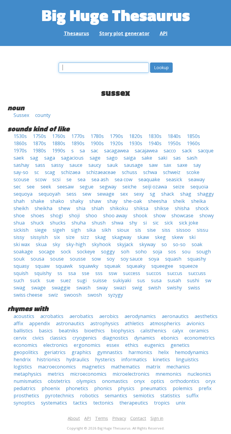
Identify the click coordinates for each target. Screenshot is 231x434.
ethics (131, 345)
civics (38, 338)
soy (111, 258)
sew (86, 194)
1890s (78, 143)
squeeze (188, 266)
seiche (129, 186)
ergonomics (87, 345)
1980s (39, 150)
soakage (23, 251)
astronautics (70, 323)
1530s (20, 136)
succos (153, 273)
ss (59, 273)
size (70, 237)
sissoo (183, 230)
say (197, 165)
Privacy (119, 418)
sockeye (86, 251)
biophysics (122, 330)
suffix (192, 395)
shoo (91, 215)
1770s (78, 136)
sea (81, 179)
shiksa (141, 208)
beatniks (68, 330)
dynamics (144, 338)
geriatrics (55, 352)
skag (100, 237)
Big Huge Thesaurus (116, 14)
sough (203, 251)
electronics (55, 345)
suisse (100, 280)
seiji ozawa (155, 186)
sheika (198, 201)
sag (34, 157)
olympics (86, 381)
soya (154, 258)
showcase (182, 215)
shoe (19, 215)
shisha (182, 208)
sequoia (199, 186)
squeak (112, 266)
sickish (21, 230)
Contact (138, 418)
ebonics (169, 338)
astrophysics (104, 323)
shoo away (115, 215)
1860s (20, 143)
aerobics (109, 316)
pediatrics (24, 388)
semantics (116, 395)
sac (94, 150)
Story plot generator (124, 33)
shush (99, 222)
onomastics (115, 381)
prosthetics (26, 395)
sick (169, 222)
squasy (21, 266)
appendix (39, 323)
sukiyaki (122, 280)
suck (35, 280)
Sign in (156, 418)
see (31, 186)
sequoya (23, 194)
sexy (139, 194)
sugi (82, 280)
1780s (97, 136)
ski (192, 237)
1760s (58, 136)
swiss (194, 287)
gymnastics (109, 352)
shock (202, 208)
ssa (72, 273)
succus (174, 273)
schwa (150, 172)
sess (71, 194)
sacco (170, 150)
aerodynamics (140, 316)
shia (80, 208)
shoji (74, 215)
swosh (95, 295)
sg (152, 194)
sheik (179, 201)
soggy (108, 251)
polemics (182, 388)
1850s (193, 136)
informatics (134, 359)
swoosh (73, 295)
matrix (153, 366)
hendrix (22, 359)
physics (126, 388)
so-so (179, 244)
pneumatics (153, 388)
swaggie (61, 287)
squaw (42, 266)
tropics (162, 402)
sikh (106, 230)
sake (147, 157)
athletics (134, 323)
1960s (193, 143)
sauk (112, 165)
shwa (117, 222)
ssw (113, 273)
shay (112, 201)
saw (153, 165)
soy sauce (132, 258)
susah (174, 280)
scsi (56, 179)
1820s (135, 136)
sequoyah (49, 194)
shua (19, 222)
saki (162, 157)
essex (112, 345)
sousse (78, 258)
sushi (193, 280)
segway (108, 186)
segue (87, 186)
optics (157, 381)
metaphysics (28, 374)
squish (21, 273)
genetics (180, 345)
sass (40, 165)
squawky (88, 266)
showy (206, 215)
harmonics (140, 352)
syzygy (115, 295)
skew (177, 237)
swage (38, 287)
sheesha (157, 201)
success (131, 273)
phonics (103, 388)
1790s (116, 136)
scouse (21, 179)
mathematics (125, 366)
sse (85, 273)
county (43, 115)
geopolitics (26, 352)
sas (177, 157)
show (159, 215)
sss (99, 273)
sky (56, 244)
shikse (161, 208)
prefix (205, 388)
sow (96, 258)
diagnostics (115, 338)
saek (19, 157)
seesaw (65, 186)
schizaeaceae (101, 172)
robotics (89, 395)
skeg (160, 237)
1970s (20, 150)
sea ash (100, 179)
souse (57, 258)
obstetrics (59, 381)
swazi (120, 287)
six (57, 237)
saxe (182, 165)
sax (167, 165)
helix (163, 352)
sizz (85, 237)
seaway (196, 179)
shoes (37, 215)
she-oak (133, 201)
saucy (94, 165)
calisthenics (153, 330)
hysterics (105, 359)
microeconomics (88, 374)
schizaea (70, 172)
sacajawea (146, 150)
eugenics (154, 345)
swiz (53, 295)
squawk (64, 266)
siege (41, 230)
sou (186, 251)
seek (46, 186)
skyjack (125, 244)
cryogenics (84, 338)
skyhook (101, 244)
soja (157, 251)
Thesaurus (76, 33)
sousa (37, 258)
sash (192, 157)
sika (91, 230)
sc (36, 172)
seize (178, 186)
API (164, 33)
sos (172, 251)
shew (64, 208)
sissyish (39, 237)
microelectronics (130, 374)
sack (187, 150)
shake (37, 201)
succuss (197, 273)
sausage (133, 165)
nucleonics (199, 374)
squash (173, 258)
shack (167, 194)
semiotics (143, 395)
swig (137, 287)
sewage (105, 194)
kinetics (161, 359)
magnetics (93, 366)
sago (112, 157)
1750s (39, 136)
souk (19, 258)
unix (180, 402)
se (69, 179)
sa (82, 150)
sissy (19, 237)
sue (50, 280)
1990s (58, 150)
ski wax (22, 244)
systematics (54, 402)
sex (124, 194)
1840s (174, 136)
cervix (20, 338)
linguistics (187, 359)
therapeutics (133, 402)
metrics (56, 374)
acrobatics (51, 316)
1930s (135, 143)
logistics (23, 366)
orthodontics (184, 381)
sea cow (123, 179)
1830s (155, 136)
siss (166, 230)
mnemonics (168, 374)
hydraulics (77, 359)
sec (17, 186)
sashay (21, 165)
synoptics (24, 402)
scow (40, 179)
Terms (101, 418)
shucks (58, 222)
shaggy (205, 194)
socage (47, 251)
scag (50, 172)
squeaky (136, 266)
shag (185, 194)
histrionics (48, 359)
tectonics (103, 402)
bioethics (94, 330)
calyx (177, 330)
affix (18, 323)
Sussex (21, 115)
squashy (196, 258)
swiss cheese (28, 295)
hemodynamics (191, 352)
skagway (121, 237)
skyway (147, 244)
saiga (130, 157)
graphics (81, 352)
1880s (58, 143)
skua (41, 244)
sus (141, 280)
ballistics (23, 330)
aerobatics (81, 316)
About (74, 418)
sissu (202, 230)
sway (102, 287)
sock (66, 251)
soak (197, 244)
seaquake (149, 179)
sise (151, 230)
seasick (174, 179)
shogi (56, 215)
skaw (143, 237)
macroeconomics (57, 366)
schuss (129, 172)
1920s (116, 143)
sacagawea (116, 150)
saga (49, 157)
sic (156, 222)
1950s (174, 143)
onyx (139, 381)
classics (58, 338)
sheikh (21, 208)
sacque (206, 150)
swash (83, 287)
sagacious (72, 157)
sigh (76, 230)
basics (46, 330)
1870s (39, 143)
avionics (195, 323)
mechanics (178, 366)
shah (19, 201)
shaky (76, 201)
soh (125, 251)
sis (138, 230)
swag (19, 287)
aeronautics (175, 316)
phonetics (77, 388)
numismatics (28, 381)
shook (140, 215)
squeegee (162, 266)
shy (133, 222)
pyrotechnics (59, 395)
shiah (97, 208)
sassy (57, 165)
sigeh (59, 230)
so (164, 244)
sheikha (43, 208)
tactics (80, 402)
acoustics (24, 316)
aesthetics (206, 316)
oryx (210, 381)
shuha (79, 222)
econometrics (199, 338)
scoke (192, 172)
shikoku (119, 208)
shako (57, 201)
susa (156, 280)
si (145, 222)
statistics (170, 395)
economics (25, 345)
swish (154, 287)
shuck (37, 222)
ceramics (199, 330)
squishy (42, 273)
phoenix (51, 388)
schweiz (171, 172)
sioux (123, 230)
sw (208, 280)
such (19, 280)
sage (95, 157)
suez (65, 280)
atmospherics (165, 323)
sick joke (188, 222)
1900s (97, 143)
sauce (75, 165)
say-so (21, 172)
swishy (174, 287)
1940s (155, 143)
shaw (95, 201)
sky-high (76, 244)
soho (141, 251)
